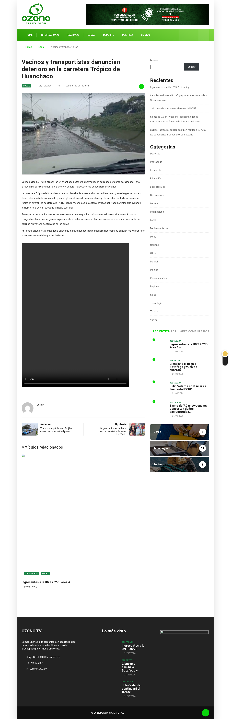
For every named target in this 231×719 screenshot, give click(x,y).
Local (91, 35)
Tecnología (156, 303)
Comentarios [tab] (198, 331)
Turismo (154, 311)
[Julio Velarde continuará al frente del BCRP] (110, 686)
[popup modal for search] (203, 35)
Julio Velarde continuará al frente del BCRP (173, 108)
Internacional (50, 35)
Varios (153, 319)
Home (29, 35)
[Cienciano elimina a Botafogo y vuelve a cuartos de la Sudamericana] (110, 665)
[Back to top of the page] (206, 712)
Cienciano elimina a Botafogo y (130, 667)
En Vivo (145, 35)
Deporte (108, 35)
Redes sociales (158, 278)
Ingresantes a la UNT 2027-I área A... (47, 582)
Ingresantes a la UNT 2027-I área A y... (189, 345)
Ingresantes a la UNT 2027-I (133, 647)
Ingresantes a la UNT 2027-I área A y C (170, 87)
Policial (154, 261)
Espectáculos (157, 186)
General (154, 203)
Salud (153, 294)
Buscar (154, 60)
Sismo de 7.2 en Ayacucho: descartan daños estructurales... (188, 408)
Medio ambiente (159, 228)
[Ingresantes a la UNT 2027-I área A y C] (110, 646)
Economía (155, 170)
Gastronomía (157, 195)
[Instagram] (194, 35)
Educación (155, 178)
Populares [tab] (179, 331)
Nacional (73, 35)
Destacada (32, 573)
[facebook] (183, 35)
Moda (153, 236)
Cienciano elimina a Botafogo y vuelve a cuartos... (184, 367)
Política (127, 35)
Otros (153, 253)
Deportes (155, 153)
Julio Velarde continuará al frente (131, 688)
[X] (189, 35)
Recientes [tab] (161, 331)
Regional (154, 286)
